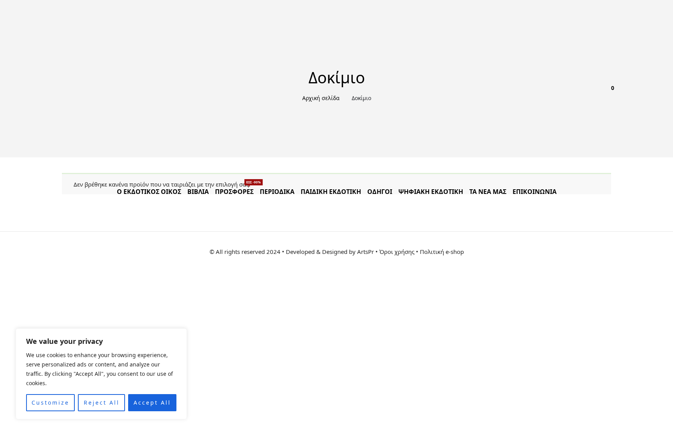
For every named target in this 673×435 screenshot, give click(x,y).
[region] (101, 373)
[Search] (596, 93)
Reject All (102, 402)
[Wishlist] (584, 93)
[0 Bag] (608, 93)
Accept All (152, 402)
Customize (50, 402)
